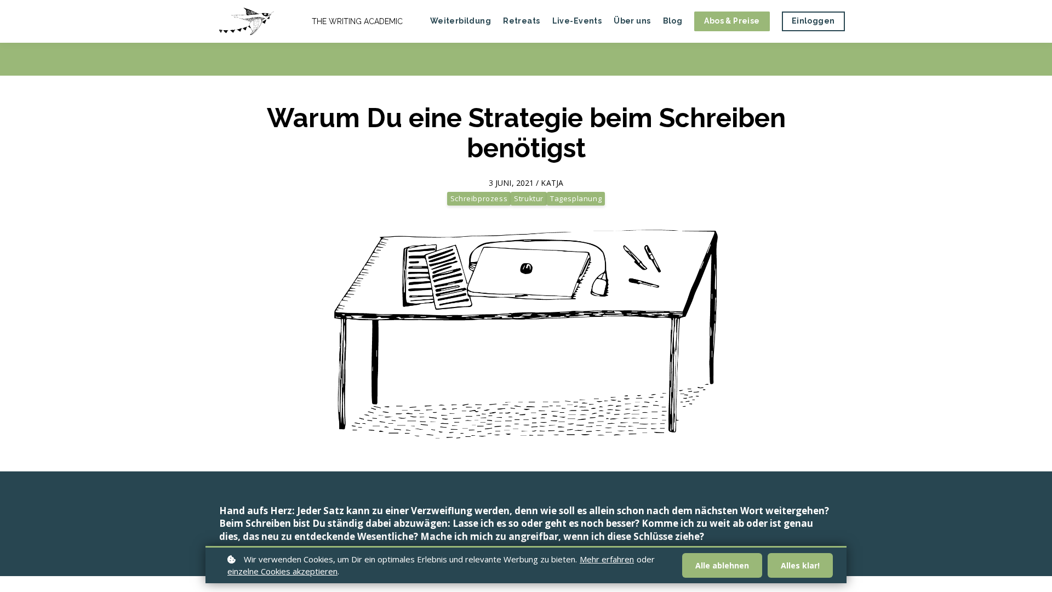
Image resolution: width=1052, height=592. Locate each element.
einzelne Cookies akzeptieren (282, 571)
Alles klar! (800, 565)
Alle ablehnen (722, 565)
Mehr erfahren (607, 559)
